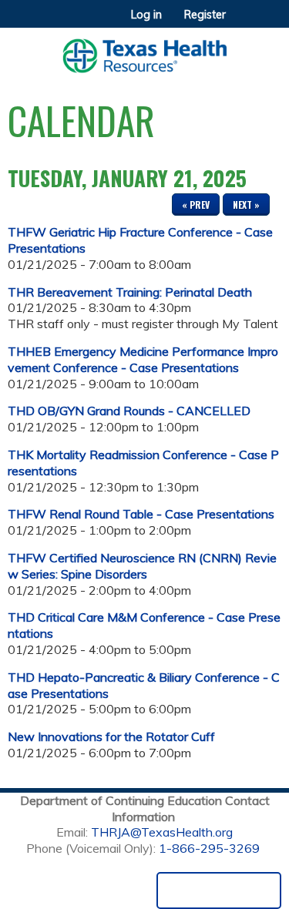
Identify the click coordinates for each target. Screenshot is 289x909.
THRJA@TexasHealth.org (162, 832)
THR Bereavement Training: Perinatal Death (130, 292)
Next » (246, 204)
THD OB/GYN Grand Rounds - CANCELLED (129, 410)
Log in (146, 14)
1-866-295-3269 (209, 848)
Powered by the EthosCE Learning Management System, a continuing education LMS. (218, 890)
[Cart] (243, 22)
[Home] (144, 50)
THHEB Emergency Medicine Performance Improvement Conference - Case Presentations (143, 359)
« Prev (196, 204)
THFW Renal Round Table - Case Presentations (141, 514)
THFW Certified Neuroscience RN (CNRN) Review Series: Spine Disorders (142, 566)
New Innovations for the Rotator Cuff (111, 736)
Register (205, 14)
